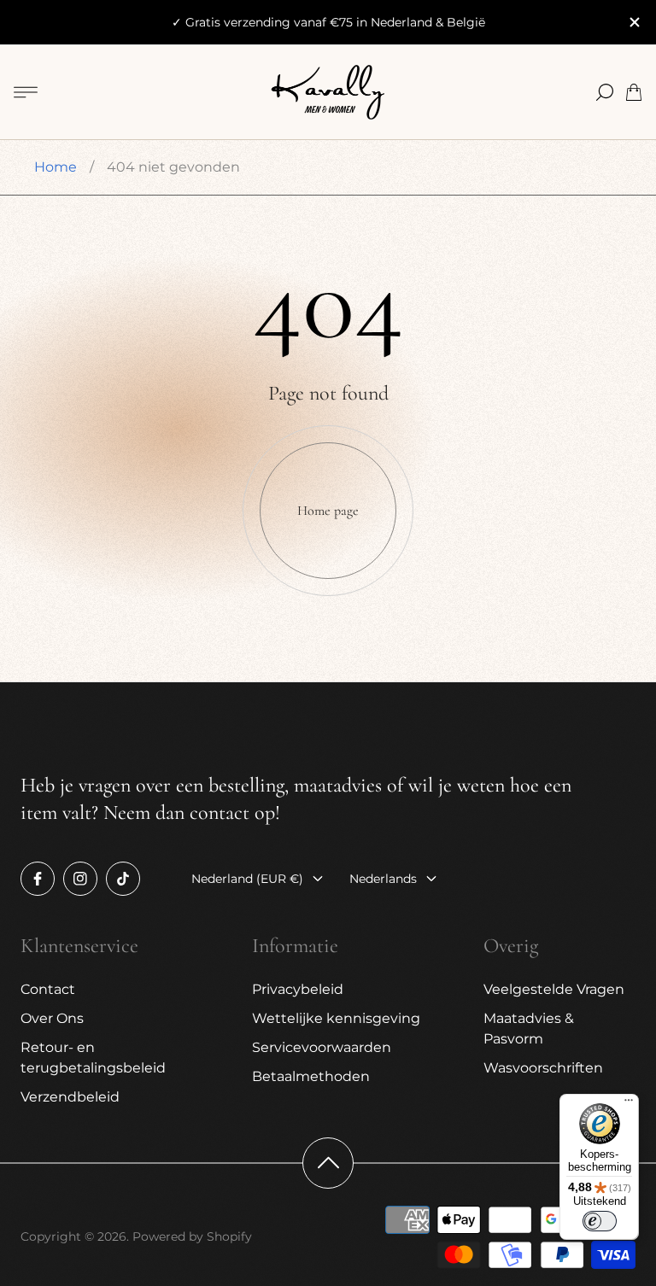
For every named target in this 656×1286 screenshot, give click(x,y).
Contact (47, 989)
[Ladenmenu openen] (25, 92)
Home (55, 167)
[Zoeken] (605, 92)
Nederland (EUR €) (247, 878)
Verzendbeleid (70, 1097)
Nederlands (383, 878)
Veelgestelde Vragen (553, 989)
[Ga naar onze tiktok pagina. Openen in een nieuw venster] (123, 879)
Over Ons (52, 1018)
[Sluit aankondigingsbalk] (633, 22)
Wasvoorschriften (543, 1068)
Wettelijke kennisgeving (336, 1018)
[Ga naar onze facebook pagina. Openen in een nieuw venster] (37, 879)
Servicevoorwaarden (321, 1047)
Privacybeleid (297, 989)
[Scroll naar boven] (328, 1163)
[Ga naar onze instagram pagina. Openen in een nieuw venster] (80, 879)
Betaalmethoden (311, 1076)
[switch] (600, 1221)
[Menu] (628, 1104)
